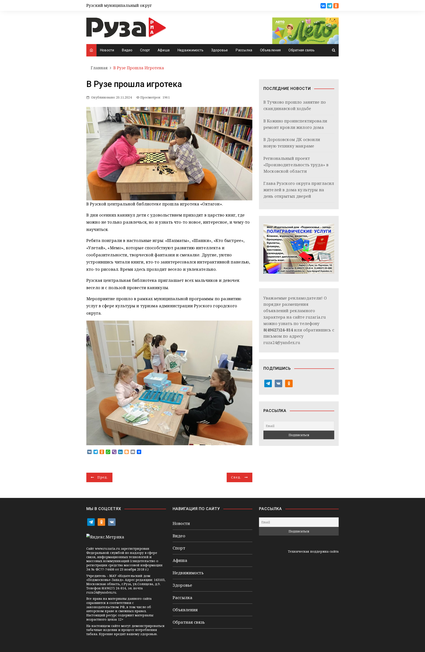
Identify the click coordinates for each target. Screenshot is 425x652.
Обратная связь (301, 50)
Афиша (164, 50)
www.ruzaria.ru (107, 548)
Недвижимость (190, 50)
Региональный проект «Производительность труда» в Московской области (295, 165)
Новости (107, 50)
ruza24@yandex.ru (281, 342)
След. (236, 477)
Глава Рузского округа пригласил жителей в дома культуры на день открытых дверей (298, 190)
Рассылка (244, 50)
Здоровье (219, 50)
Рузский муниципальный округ (119, 5)
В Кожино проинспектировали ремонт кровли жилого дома (295, 124)
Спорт (145, 50)
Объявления (270, 50)
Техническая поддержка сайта (313, 551)
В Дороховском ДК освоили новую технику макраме (291, 143)
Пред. (102, 477)
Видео (127, 50)
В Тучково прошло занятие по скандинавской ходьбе (294, 105)
